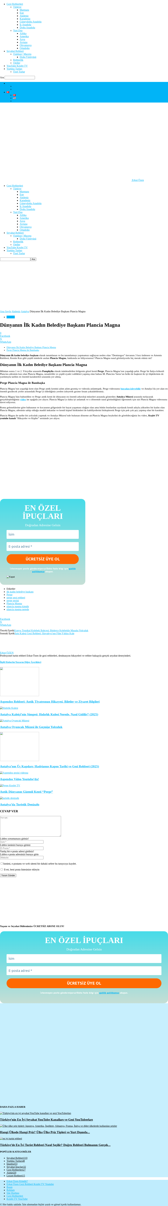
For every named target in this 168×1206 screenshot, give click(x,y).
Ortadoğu (25, 48)
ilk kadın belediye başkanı (20, 591)
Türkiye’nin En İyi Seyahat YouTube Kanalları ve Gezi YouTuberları (46, 1119)
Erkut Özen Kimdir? (17, 83)
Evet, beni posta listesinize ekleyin (21, 869)
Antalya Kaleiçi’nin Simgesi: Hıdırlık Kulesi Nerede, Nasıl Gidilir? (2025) (49, 714)
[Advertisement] (84, 285)
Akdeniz (24, 15)
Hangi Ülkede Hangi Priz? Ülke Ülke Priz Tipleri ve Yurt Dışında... (45, 1132)
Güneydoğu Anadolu (31, 21)
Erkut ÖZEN (7, 652)
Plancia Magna (14, 603)
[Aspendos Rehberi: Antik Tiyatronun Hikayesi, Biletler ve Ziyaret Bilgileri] (19, 695)
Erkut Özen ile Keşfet (24, 86)
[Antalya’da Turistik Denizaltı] (9, 798)
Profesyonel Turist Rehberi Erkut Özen (33, 89)
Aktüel (11, 1172)
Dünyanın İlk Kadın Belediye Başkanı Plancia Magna (31, 347)
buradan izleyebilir (131, 388)
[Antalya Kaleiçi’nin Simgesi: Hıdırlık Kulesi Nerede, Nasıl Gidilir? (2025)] (9, 708)
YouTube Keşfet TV (17, 65)
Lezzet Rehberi (16, 1175)
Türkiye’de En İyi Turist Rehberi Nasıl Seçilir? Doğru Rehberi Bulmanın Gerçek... (55, 1145)
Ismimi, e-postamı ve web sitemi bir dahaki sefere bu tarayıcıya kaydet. (39, 863)
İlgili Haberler (7, 662)
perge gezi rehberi (16, 597)
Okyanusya (26, 45)
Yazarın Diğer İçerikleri (28, 662)
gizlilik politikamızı (109, 992)
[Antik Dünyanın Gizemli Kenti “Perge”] (10, 785)
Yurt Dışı (17, 30)
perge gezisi (13, 600)
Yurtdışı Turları (14, 68)
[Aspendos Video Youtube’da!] (14, 772)
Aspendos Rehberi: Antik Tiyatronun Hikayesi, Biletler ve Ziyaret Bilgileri (50, 701)
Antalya (25, 311)
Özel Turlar (19, 71)
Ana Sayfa (5, 311)
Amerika (24, 36)
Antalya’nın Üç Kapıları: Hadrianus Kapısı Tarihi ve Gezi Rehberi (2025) (49, 766)
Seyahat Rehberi (15, 51)
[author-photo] (8, 649)
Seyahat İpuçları (16, 1166)
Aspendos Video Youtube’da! (19, 779)
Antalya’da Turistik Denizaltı (19, 804)
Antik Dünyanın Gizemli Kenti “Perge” (26, 791)
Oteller (16, 62)
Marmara (24, 10)
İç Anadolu (25, 24)
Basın (9, 1187)
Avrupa (23, 42)
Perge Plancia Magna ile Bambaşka (23, 350)
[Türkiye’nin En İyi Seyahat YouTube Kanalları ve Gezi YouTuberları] (35, 1113)
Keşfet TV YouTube (17, 1198)
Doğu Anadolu (27, 27)
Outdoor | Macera (22, 54)
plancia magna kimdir (18, 606)
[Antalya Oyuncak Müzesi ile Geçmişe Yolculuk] (14, 720)
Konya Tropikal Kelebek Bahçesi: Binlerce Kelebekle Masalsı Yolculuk (51, 630)
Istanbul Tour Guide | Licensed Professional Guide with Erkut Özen (48, 101)
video (23, 399)
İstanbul (12, 1164)
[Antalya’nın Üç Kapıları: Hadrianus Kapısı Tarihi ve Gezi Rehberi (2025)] (19, 760)
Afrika (23, 33)
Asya (22, 39)
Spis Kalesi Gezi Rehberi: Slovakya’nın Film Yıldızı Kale (44, 633)
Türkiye (17, 7)
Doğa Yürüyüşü (28, 57)
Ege (22, 12)
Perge (9, 594)
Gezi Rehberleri (15, 4)
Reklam (11, 1190)
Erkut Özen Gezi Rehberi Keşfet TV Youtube (30, 1184)
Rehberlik (18, 60)
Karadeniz (25, 18)
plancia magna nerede (18, 609)
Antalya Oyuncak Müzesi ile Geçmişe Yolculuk (31, 727)
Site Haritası (13, 1193)
